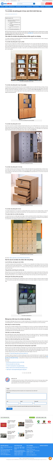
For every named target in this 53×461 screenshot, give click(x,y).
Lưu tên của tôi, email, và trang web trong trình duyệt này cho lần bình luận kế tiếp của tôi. (24, 406)
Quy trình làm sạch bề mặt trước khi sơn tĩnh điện (15, 362)
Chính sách (7, 0)
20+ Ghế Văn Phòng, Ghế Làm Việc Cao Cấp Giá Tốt (18, 353)
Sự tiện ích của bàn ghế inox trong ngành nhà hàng (15, 365)
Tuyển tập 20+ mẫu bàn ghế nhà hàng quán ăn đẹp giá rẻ (16, 369)
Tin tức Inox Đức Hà (13, 0)
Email (21, 401)
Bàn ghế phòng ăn (29, 6)
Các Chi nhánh (3, 0)
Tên (7, 401)
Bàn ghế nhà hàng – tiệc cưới (20, 6)
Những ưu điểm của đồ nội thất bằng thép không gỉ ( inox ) (16, 367)
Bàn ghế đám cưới (11, 6)
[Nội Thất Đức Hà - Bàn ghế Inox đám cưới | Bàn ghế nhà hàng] (8, 3)
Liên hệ (19, 0)
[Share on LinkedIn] (30, 373)
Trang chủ (2, 6)
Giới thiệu (6, 6)
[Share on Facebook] (23, 373)
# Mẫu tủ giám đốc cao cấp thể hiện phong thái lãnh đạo (19, 257)
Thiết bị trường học (48, 6)
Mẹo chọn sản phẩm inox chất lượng (12, 364)
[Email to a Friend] (26, 373)
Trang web (36, 401)
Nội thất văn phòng (36, 6)
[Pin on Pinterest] (28, 373)
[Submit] (34, 4)
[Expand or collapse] (19, 18)
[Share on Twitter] (25, 373)
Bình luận (8, 392)
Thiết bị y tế (42, 6)
